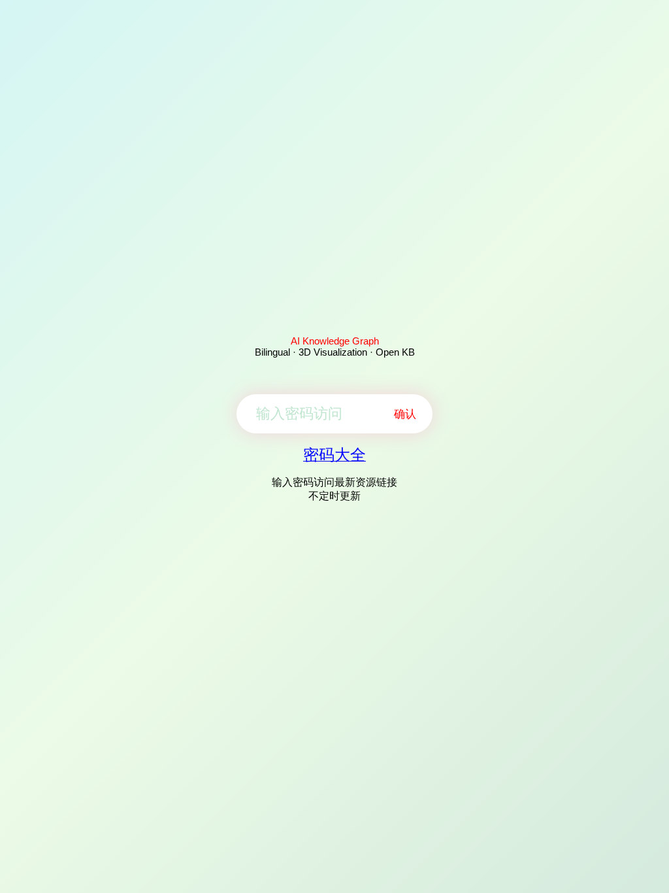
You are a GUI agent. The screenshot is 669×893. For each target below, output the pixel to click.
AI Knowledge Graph (335, 340)
